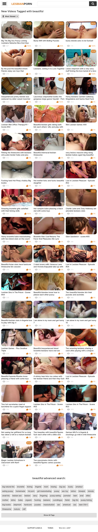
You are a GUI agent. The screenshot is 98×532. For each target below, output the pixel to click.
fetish (67, 500)
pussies (37, 505)
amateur (79, 487)
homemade (20, 491)
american (67, 505)
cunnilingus (57, 500)
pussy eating (55, 495)
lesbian (27, 495)
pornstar (67, 495)
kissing (54, 487)
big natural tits (8, 487)
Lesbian (21, 3)
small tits (6, 495)
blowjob (82, 491)
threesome (6, 509)
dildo (88, 495)
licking (29, 487)
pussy (56, 491)
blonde (91, 491)
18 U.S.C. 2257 (65, 528)
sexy (35, 495)
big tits (75, 500)
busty (70, 487)
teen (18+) (83, 505)
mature (17, 509)
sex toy (65, 491)
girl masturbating (44, 491)
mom (46, 487)
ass (74, 505)
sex (58, 505)
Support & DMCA (34, 528)
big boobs (6, 505)
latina (13, 500)
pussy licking (86, 500)
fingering (43, 495)
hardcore (28, 505)
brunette (20, 487)
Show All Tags (49, 515)
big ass (62, 487)
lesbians (46, 500)
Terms (50, 528)
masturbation (49, 505)
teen (75, 495)
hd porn (31, 491)
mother (5, 500)
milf (24, 509)
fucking (37, 500)
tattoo (73, 491)
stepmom (17, 505)
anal (81, 495)
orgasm (28, 500)
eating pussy (7, 491)
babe (20, 500)
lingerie (38, 487)
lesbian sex (17, 495)
